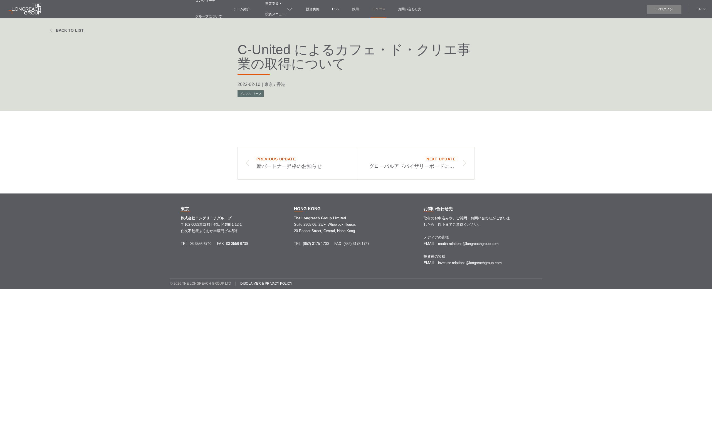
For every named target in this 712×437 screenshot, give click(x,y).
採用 (355, 9)
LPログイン (664, 9)
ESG (335, 9)
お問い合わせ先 (409, 9)
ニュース (378, 9)
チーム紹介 (241, 9)
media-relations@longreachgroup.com (468, 244)
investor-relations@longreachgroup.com (470, 263)
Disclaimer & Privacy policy (266, 283)
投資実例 (312, 9)
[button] (701, 9)
